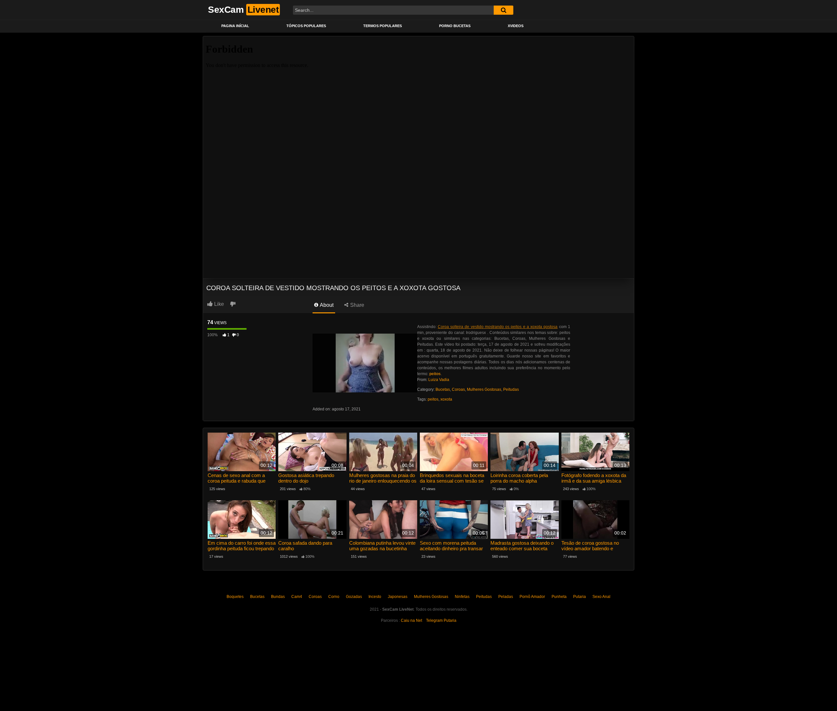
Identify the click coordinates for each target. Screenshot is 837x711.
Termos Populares (382, 26)
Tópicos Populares (306, 26)
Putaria (579, 596)
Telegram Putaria (441, 620)
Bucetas (443, 389)
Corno (333, 596)
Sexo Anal (601, 596)
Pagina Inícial (235, 26)
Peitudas (511, 389)
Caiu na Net (411, 620)
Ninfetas (462, 596)
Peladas (505, 596)
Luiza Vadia (438, 379)
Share (356, 305)
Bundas (278, 596)
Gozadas (354, 596)
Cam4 (296, 596)
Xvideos (515, 26)
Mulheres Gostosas (484, 389)
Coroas (458, 389)
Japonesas (397, 596)
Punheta (559, 596)
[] (503, 10)
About (326, 305)
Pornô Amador (532, 596)
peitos (433, 399)
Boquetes (235, 596)
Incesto (374, 596)
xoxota (446, 399)
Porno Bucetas (454, 26)
